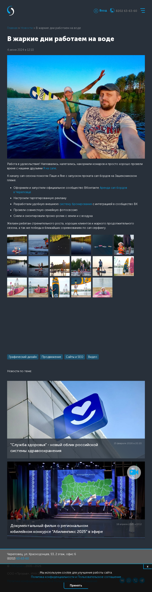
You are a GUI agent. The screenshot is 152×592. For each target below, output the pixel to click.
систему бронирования (76, 204)
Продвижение (51, 357)
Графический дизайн (23, 357)
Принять (76, 585)
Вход (103, 10)
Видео (92, 357)
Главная (12, 28)
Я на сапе (49, 168)
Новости (27, 28)
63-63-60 (22, 558)
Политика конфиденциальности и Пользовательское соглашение (76, 577)
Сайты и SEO (74, 357)
